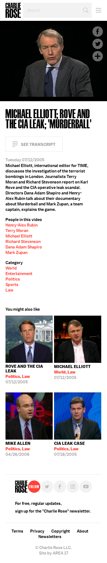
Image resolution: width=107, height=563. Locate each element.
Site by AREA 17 (53, 553)
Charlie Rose (13, 10)
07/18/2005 (69, 449)
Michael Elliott (18, 236)
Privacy (37, 531)
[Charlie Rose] (21, 486)
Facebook (97, 31)
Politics (12, 279)
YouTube (86, 486)
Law (9, 290)
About (82, 531)
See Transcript (38, 144)
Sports (11, 284)
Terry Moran (16, 230)
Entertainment (18, 273)
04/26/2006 (17, 449)
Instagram (73, 486)
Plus (97, 56)
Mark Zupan (16, 252)
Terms (17, 531)
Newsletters (49, 536)
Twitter (97, 44)
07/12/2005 (24, 374)
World (11, 268)
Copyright (60, 531)
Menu (96, 10)
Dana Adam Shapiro (23, 247)
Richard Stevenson (23, 241)
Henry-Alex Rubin (21, 225)
